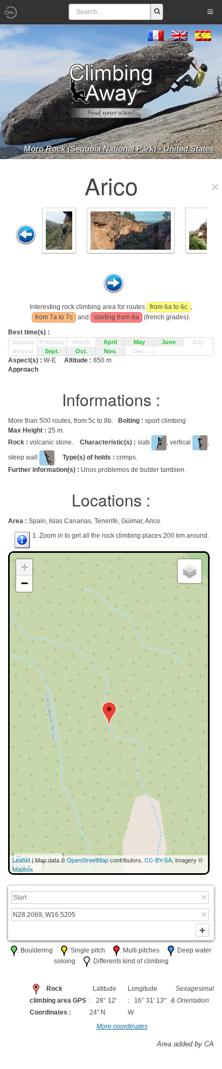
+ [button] (24, 567)
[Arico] (59, 230)
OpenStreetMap (87, 859)
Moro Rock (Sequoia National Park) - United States (119, 148)
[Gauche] (26, 234)
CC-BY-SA (158, 859)
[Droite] (113, 283)
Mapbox (22, 869)
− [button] (24, 583)
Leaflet (21, 859)
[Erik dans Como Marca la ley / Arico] (130, 230)
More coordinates (122, 1026)
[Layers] (190, 571)
